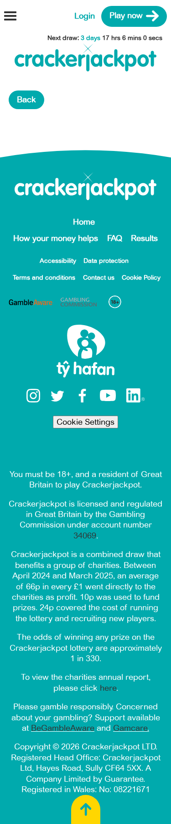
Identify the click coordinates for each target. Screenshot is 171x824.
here (108, 688)
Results (144, 238)
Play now (126, 16)
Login (84, 16)
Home (84, 222)
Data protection (106, 261)
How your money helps (55, 238)
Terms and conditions (44, 277)
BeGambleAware (62, 728)
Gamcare (130, 728)
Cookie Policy (141, 277)
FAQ (114, 238)
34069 (84, 536)
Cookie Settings (85, 422)
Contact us (98, 277)
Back (26, 100)
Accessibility (58, 261)
